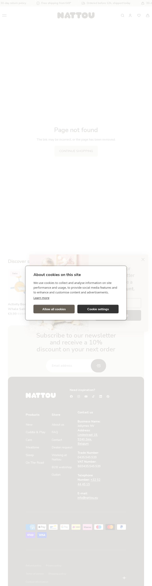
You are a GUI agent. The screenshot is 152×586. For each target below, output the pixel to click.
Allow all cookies (54, 309)
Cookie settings (98, 309)
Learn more (41, 298)
